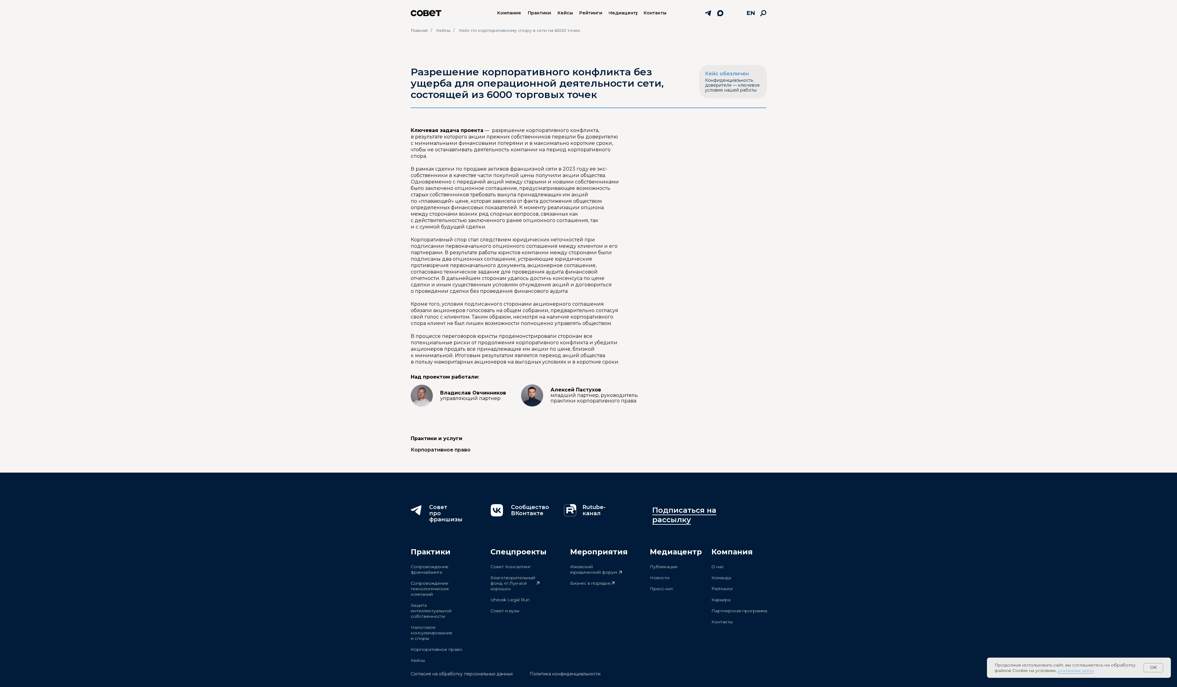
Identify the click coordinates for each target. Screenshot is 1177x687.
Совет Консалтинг (510, 566)
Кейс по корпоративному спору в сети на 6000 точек (519, 30)
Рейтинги (722, 588)
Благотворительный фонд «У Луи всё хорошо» (512, 583)
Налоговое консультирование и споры (431, 633)
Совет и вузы (504, 610)
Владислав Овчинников (473, 395)
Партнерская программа (739, 610)
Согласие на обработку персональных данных (462, 674)
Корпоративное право (436, 649)
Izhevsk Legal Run (510, 599)
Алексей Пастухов (594, 395)
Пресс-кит (661, 588)
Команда (721, 577)
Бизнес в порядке (590, 583)
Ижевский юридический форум (593, 569)
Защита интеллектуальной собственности (431, 610)
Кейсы (443, 30)
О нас (717, 566)
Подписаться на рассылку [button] (684, 515)
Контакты (722, 622)
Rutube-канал (594, 510)
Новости (659, 577)
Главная (419, 30)
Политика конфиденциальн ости (565, 674)
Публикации (663, 566)
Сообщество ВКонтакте (530, 510)
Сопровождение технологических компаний (430, 588)
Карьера (720, 599)
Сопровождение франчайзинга (429, 569)
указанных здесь (1076, 670)
